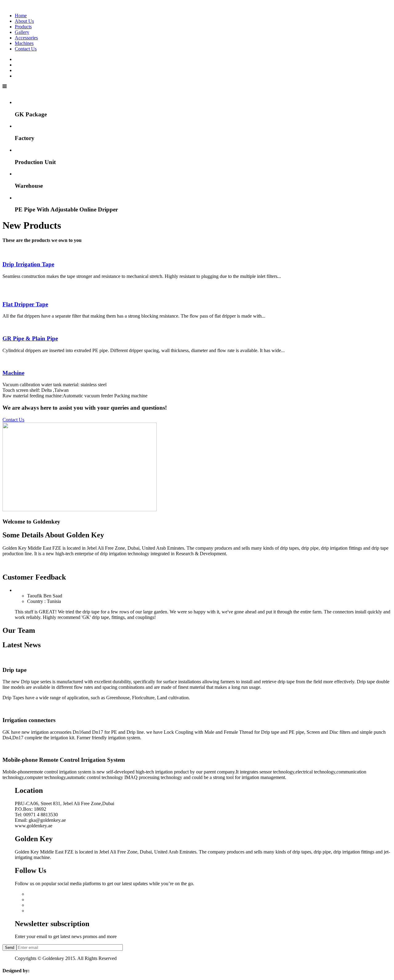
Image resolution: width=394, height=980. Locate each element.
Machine (13, 373)
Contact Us (26, 48)
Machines (24, 43)
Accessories (26, 37)
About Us (24, 21)
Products (23, 26)
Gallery (22, 32)
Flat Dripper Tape (25, 304)
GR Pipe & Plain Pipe (30, 338)
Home (21, 15)
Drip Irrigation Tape (28, 264)
